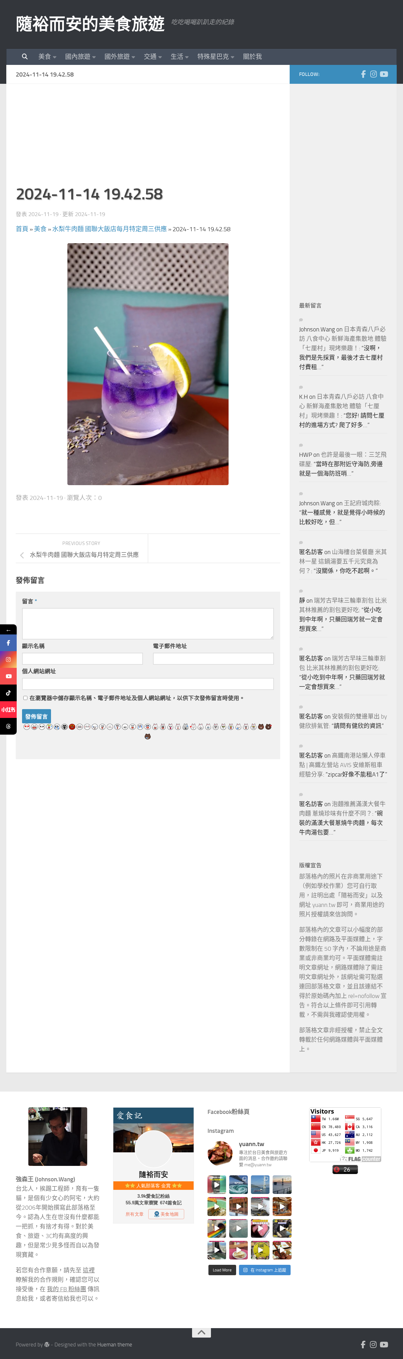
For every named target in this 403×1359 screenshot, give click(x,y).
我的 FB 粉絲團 (66, 1289)
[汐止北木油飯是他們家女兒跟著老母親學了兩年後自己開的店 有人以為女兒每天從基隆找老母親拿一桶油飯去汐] (260, 1250)
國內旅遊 (77, 56)
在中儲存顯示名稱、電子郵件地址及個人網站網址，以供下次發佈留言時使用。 (137, 698)
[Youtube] (383, 74)
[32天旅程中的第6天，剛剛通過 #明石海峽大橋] (260, 1184)
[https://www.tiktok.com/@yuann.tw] (8, 693)
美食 (44, 56)
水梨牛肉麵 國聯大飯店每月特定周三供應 (109, 229)
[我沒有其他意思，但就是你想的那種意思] (216, 1184)
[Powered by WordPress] (46, 1344)
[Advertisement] (148, 137)
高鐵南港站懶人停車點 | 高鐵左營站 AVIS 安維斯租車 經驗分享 (342, 765)
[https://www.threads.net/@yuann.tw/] (8, 726)
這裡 (89, 1270)
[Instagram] (373, 74)
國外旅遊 (117, 56)
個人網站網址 (39, 671)
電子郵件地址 (170, 646)
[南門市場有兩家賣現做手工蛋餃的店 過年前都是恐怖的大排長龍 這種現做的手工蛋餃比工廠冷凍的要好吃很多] (282, 1228)
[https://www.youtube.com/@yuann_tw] (8, 676)
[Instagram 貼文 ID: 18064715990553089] (282, 1250)
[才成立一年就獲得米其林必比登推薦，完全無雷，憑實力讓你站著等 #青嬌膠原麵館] (216, 1206)
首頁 (22, 229)
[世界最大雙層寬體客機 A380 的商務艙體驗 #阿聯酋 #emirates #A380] (260, 1206)
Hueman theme (114, 1345)
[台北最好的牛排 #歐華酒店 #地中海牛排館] (260, 1228)
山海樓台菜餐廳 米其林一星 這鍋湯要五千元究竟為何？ (343, 562)
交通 (150, 56)
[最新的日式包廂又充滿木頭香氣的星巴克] (238, 1206)
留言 (29, 601)
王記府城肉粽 (362, 503)
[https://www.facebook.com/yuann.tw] (8, 642)
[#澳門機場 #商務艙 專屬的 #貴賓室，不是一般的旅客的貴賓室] (238, 1228)
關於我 (252, 56)
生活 (177, 56)
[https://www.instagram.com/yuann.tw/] (8, 659)
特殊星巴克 (213, 56)
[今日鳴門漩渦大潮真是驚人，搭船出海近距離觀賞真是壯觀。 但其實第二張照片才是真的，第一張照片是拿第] (238, 1184)
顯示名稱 (33, 646)
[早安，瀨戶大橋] (282, 1184)
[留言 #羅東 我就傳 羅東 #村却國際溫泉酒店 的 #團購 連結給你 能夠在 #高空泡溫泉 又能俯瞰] (216, 1250)
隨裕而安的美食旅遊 (90, 24)
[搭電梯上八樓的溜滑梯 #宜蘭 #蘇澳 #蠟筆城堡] (216, 1228)
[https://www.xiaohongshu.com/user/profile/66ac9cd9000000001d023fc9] (8, 709)
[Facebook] (363, 74)
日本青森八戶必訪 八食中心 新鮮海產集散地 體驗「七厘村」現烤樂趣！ (343, 339)
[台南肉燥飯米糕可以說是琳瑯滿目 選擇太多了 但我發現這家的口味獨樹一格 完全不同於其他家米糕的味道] (238, 1250)
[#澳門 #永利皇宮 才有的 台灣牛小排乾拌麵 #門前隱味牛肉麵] (282, 1206)
